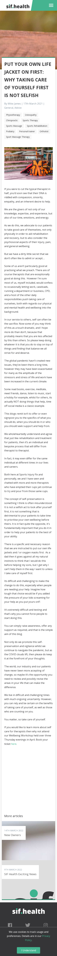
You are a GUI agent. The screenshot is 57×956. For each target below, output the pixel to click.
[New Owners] (28, 840)
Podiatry (10, 131)
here (13, 744)
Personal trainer (27, 131)
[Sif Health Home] (28, 920)
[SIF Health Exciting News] (28, 879)
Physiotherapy (13, 114)
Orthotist (44, 131)
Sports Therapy (30, 120)
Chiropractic (12, 120)
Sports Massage (14, 125)
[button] (50, 5)
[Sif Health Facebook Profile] (10, 925)
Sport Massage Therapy (18, 136)
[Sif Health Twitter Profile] (27, 925)
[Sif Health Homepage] (17, 5)
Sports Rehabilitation (37, 125)
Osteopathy (30, 114)
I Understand (28, 950)
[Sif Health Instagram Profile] (46, 925)
